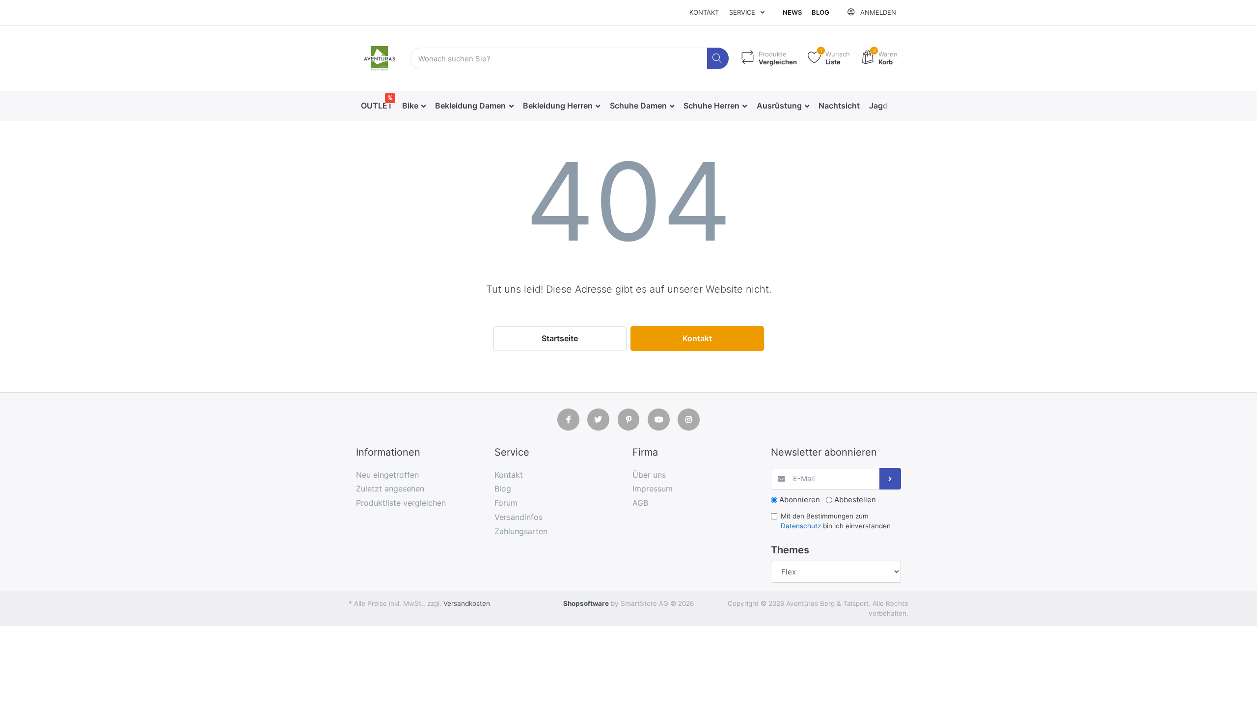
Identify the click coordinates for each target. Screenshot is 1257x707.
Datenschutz (801, 526)
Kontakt (704, 12)
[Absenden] (890, 479)
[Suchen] (718, 59)
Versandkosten (466, 603)
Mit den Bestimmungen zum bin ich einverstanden (836, 521)
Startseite (560, 338)
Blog (820, 12)
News (792, 12)
